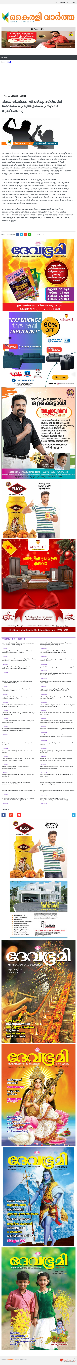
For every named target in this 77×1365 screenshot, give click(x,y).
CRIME (9, 62)
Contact (62, 2)
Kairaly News (11, 1359)
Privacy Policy (70, 2)
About (56, 2)
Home (3, 62)
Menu (5, 57)
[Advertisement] (29, 79)
